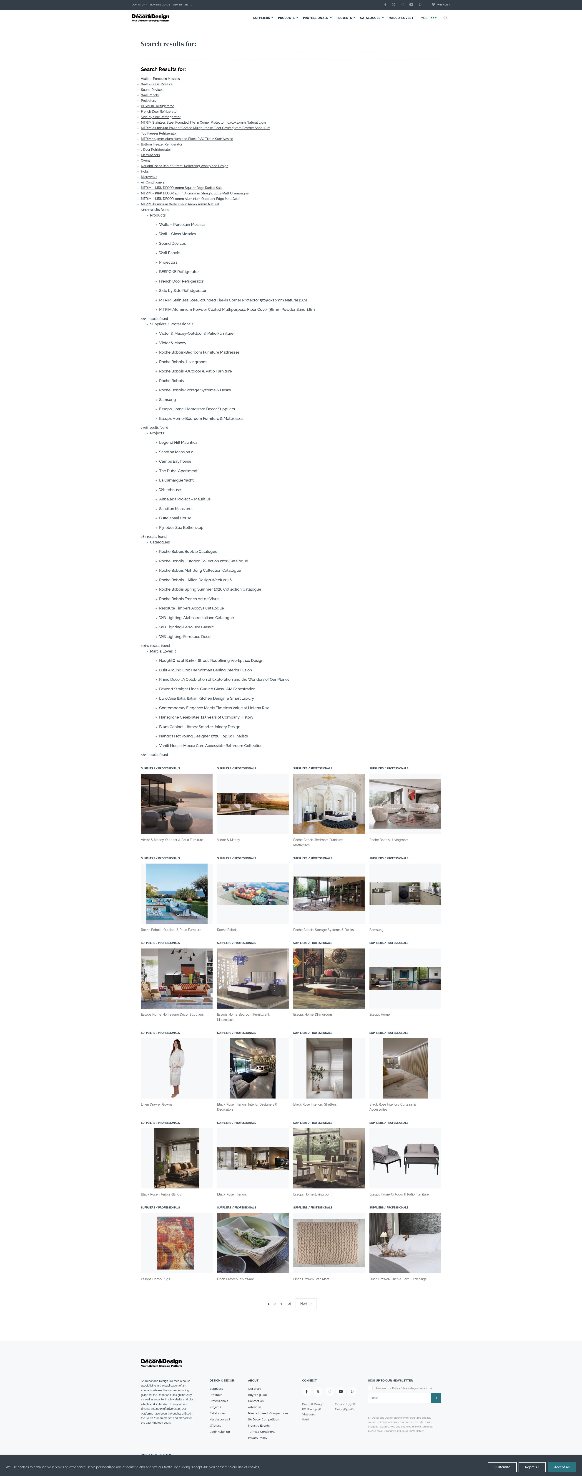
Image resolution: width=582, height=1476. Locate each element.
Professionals (315, 18)
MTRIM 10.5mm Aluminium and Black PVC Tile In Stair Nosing (187, 139)
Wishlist (443, 4)
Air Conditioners (152, 182)
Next (303, 1303)
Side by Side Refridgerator (161, 117)
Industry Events (259, 1425)
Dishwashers (150, 155)
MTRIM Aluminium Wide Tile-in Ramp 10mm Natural (180, 204)
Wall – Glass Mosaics (157, 84)
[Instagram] (403, 5)
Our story (139, 4)
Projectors (148, 100)
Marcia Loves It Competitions (268, 1413)
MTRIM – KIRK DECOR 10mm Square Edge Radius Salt (181, 188)
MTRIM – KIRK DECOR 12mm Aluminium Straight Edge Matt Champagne (194, 193)
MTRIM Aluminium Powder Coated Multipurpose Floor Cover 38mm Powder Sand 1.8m (205, 128)
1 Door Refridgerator (156, 149)
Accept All (562, 1467)
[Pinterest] (421, 5)
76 (289, 1303)
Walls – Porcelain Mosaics (160, 79)
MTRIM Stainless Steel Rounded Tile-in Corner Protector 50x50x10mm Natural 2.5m (203, 122)
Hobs (145, 171)
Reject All (532, 1467)
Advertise (180, 4)
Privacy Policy (257, 1438)
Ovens (145, 160)
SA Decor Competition (263, 1419)
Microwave (149, 177)
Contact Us (255, 1401)
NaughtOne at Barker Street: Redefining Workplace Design (184, 166)
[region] (291, 1465)
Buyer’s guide (257, 1395)
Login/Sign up (220, 1431)
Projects (344, 18)
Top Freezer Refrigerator (159, 133)
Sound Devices (152, 90)
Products (286, 18)
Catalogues (370, 18)
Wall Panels (150, 95)
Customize (502, 1467)
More (425, 18)
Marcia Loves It (402, 18)
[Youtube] (412, 5)
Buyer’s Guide (160, 4)
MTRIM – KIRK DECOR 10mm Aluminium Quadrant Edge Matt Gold (190, 199)
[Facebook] (386, 5)
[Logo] (151, 18)
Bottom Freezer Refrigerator (161, 144)
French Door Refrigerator (159, 111)
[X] (395, 5)
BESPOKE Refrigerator (157, 106)
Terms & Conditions (261, 1431)
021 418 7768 (346, 1404)
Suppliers (261, 18)
